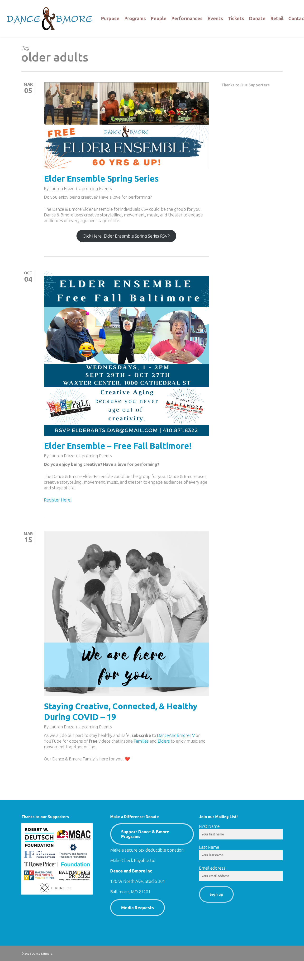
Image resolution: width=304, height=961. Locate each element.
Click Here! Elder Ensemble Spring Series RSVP (126, 236)
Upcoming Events (95, 188)
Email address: (212, 868)
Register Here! (57, 499)
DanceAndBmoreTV (176, 735)
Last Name (209, 847)
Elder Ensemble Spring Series (101, 178)
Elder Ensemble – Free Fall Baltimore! (118, 445)
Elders (164, 741)
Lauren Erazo (62, 188)
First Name (209, 826)
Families (141, 741)
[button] (152, 834)
